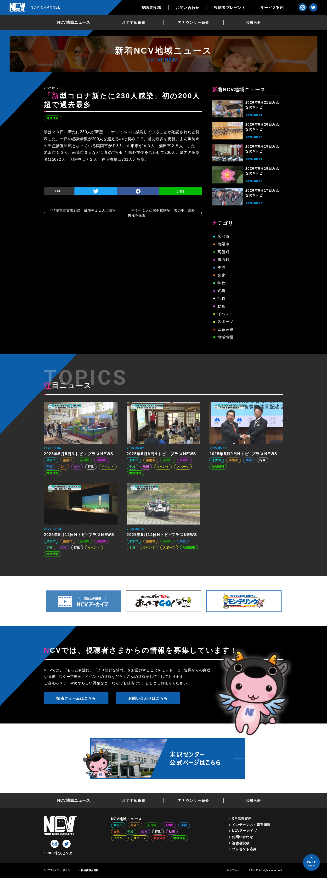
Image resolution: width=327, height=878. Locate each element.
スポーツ (225, 322)
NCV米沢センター (61, 853)
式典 (221, 291)
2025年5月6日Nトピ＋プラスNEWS (161, 454)
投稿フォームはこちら (76, 698)
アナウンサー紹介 (193, 22)
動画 (221, 306)
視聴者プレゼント (230, 8)
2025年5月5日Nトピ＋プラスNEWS (78, 454)
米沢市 (223, 236)
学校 (221, 283)
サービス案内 (272, 8)
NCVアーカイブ (244, 831)
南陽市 (223, 244)
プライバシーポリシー (60, 870)
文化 (221, 275)
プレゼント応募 (244, 849)
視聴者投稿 (151, 8)
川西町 (223, 260)
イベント (225, 314)
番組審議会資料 (90, 870)
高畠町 (223, 252)
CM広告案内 (242, 818)
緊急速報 (225, 329)
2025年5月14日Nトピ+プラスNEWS (162, 535)
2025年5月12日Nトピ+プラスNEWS (79, 535)
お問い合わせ (187, 8)
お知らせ (253, 22)
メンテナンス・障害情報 (251, 825)
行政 (221, 298)
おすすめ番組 (134, 22)
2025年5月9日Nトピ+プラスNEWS (243, 454)
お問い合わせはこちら (148, 698)
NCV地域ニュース (73, 22)
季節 (221, 267)
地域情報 (52, 118)
